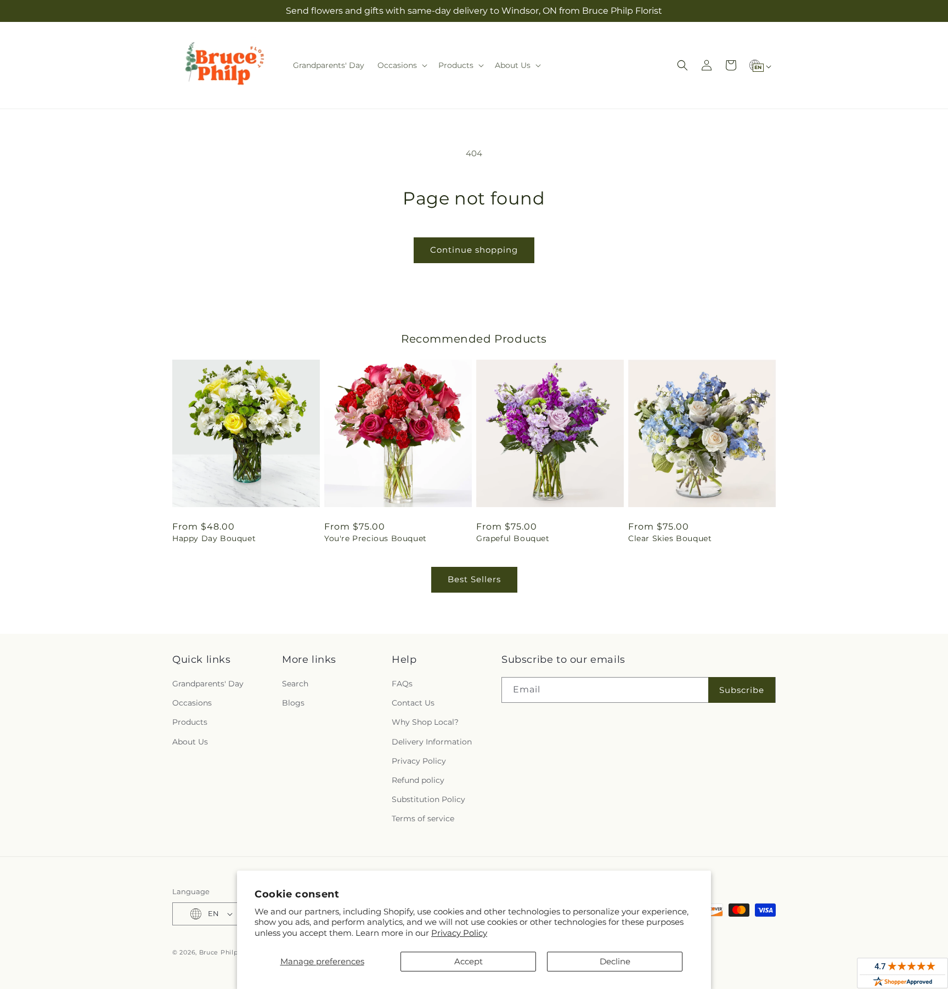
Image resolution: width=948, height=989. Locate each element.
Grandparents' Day (208, 684)
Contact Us (413, 703)
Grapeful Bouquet (513, 538)
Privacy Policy (459, 933)
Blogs (293, 703)
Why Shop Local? (425, 722)
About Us (190, 742)
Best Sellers (474, 579)
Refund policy (418, 780)
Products (189, 722)
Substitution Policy (428, 799)
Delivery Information (432, 742)
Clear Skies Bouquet (670, 538)
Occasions (192, 703)
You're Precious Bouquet (375, 538)
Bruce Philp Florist (231, 952)
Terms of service (423, 819)
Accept (468, 961)
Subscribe (741, 690)
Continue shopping (474, 250)
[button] (401, 65)
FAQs (402, 684)
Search (295, 684)
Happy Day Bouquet (214, 538)
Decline (615, 961)
